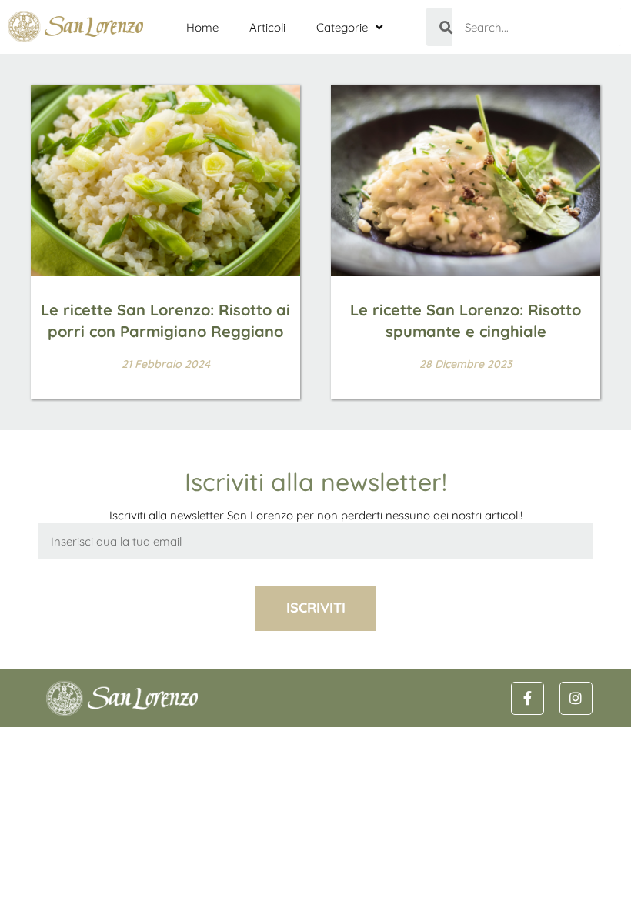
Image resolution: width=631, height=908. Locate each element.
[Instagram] (576, 698)
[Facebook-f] (527, 698)
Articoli (267, 27)
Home (202, 27)
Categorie (342, 27)
